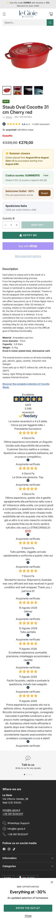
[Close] (52, 882)
